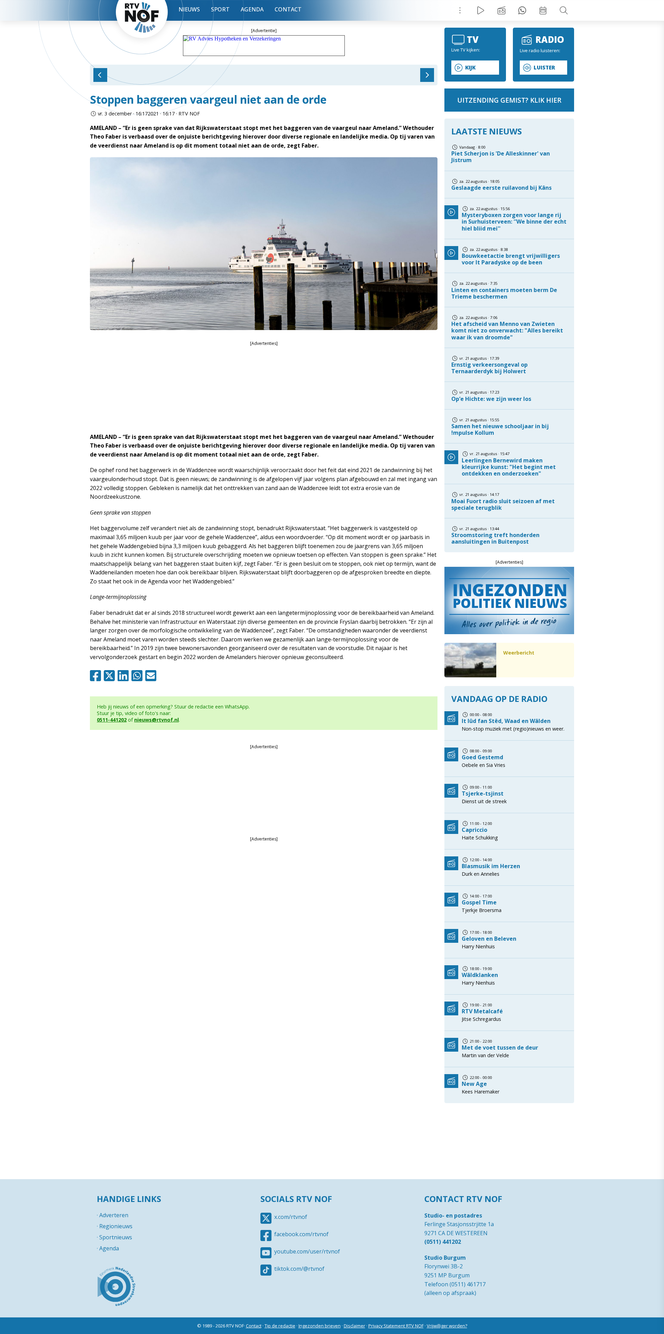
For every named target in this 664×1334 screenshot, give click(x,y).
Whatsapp (138, 676)
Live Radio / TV (480, 10)
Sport (220, 9)
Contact (288, 9)
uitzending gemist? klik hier (509, 100)
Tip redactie (522, 10)
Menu (460, 10)
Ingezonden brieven (319, 1326)
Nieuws (189, 9)
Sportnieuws (115, 1237)
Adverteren (113, 1215)
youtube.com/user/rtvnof (307, 1251)
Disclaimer (354, 1326)
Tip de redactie (280, 1326)
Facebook (97, 676)
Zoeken (563, 10)
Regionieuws (115, 1226)
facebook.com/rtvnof (301, 1234)
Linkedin (124, 676)
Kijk (470, 67)
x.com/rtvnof (290, 1217)
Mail (152, 676)
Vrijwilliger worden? (447, 1326)
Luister (544, 67)
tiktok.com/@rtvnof (299, 1268)
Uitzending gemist (501, 10)
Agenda (252, 9)
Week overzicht (543, 10)
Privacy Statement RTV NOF (396, 1326)
